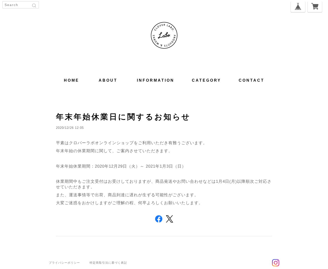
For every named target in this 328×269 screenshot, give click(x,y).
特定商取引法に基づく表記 (108, 262)
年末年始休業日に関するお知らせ (123, 116)
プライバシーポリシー (64, 262)
